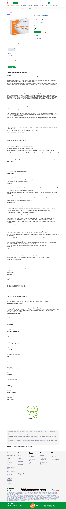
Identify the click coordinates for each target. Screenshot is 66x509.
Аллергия (41, 5)
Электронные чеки (32, 463)
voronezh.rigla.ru (35, 492)
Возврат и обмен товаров (11, 471)
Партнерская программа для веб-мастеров (44, 466)
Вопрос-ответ (31, 462)
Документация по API (43, 462)
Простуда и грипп (29, 5)
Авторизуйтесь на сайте (10, 426)
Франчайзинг (42, 455)
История (19, 455)
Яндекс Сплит (58, 5)
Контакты (19, 458)
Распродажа (12, 5)
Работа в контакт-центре (55, 459)
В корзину (37, 32)
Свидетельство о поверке (22, 468)
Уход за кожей (46, 5)
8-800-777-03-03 (10, 503)
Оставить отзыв (20, 461)
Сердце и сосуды (36, 5)
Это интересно (9, 458)
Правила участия (31, 457)
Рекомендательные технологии (21, 471)
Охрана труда (53, 460)
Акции (8, 5)
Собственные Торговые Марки (44, 464)
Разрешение (9, 466)
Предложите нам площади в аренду (43, 459)
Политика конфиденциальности (10, 460)
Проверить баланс (32, 459)
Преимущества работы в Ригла (55, 454)
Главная (8, 8)
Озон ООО (9, 58)
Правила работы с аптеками (21, 474)
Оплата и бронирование (11, 455)
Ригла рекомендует (23, 5)
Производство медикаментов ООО (46, 14)
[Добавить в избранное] (43, 32)
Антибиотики (20, 8)
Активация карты (32, 456)
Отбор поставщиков (43, 460)
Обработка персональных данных (10, 483)
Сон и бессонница (52, 5)
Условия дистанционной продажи (11, 468)
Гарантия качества (21, 466)
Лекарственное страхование (20, 465)
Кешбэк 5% (17, 5)
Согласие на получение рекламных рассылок (10, 485)
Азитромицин (45, 15)
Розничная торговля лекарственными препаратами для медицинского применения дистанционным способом (10, 479)
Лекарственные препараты (13, 8)
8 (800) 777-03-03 (16, 494)
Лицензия (8, 464)
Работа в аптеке (53, 456)
